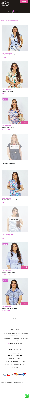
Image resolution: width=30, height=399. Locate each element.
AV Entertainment (17, 382)
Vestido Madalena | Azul (9, 308)
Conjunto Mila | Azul (8, 55)
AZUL (3, 53)
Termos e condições (15, 356)
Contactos (15, 367)
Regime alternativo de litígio (15, 361)
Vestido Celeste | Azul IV (9, 200)
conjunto (8, 53)
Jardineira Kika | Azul (8, 236)
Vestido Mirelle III (7, 91)
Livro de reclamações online (15, 364)
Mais (15, 318)
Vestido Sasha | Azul (8, 272)
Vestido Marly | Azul (8, 127)
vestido (8, 89)
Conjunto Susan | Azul (9, 163)
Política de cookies (15, 358)
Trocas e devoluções (15, 353)
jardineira (9, 234)
